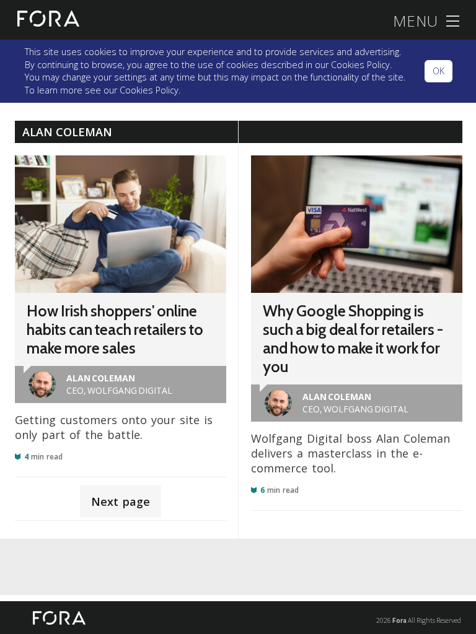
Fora (399, 620)
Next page (120, 501)
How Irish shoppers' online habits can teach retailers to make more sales (115, 329)
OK (438, 71)
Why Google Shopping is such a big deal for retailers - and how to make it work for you (353, 339)
